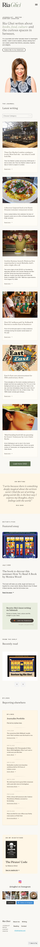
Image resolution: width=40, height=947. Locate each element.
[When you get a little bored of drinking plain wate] (6, 895)
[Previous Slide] (17, 684)
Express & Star (11, 738)
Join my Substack (24, 620)
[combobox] (15, 116)
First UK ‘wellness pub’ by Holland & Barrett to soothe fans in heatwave (18, 323)
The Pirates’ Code (16, 862)
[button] (13, 870)
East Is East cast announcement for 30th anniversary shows (18, 377)
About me (16, 921)
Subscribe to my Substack (14, 50)
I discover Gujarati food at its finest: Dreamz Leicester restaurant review (18, 209)
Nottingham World (12, 786)
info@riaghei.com (19, 930)
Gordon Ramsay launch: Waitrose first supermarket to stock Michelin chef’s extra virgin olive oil (19, 263)
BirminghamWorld (12, 818)
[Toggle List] (30, 116)
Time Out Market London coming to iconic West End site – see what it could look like (19, 154)
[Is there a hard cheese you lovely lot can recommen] (15, 895)
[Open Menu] (36, 4)
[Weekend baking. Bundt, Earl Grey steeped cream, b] (34, 895)
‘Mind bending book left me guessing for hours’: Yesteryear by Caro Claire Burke (18, 437)
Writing (24, 921)
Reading (16, 926)
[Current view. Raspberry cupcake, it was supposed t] (24, 895)
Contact (24, 926)
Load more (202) (20, 464)
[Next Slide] (23, 684)
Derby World (10, 754)
